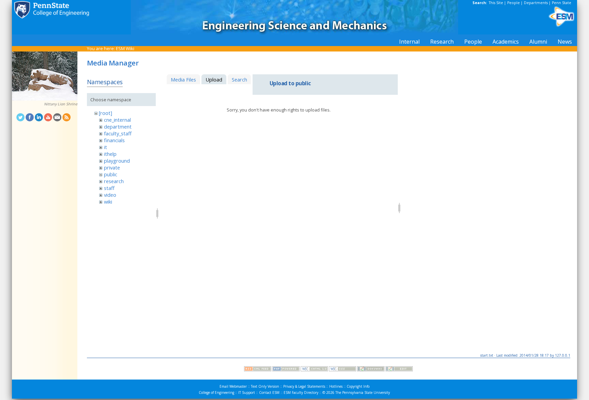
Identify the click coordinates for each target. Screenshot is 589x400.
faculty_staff (118, 133)
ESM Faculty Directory (301, 392)
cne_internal (117, 119)
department (118, 126)
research (114, 181)
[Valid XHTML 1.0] (314, 370)
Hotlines (336, 386)
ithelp (110, 153)
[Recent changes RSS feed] (257, 370)
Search (239, 79)
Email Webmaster (233, 386)
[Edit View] (399, 370)
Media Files (183, 79)
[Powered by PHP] (286, 370)
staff (109, 187)
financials (114, 140)
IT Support (246, 392)
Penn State (561, 2)
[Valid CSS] (342, 370)
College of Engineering (216, 392)
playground (117, 160)
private (112, 167)
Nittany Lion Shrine (60, 104)
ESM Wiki (125, 48)
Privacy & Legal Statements (304, 386)
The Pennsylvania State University (362, 392)
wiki (108, 201)
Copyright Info (358, 386)
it (105, 147)
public (110, 174)
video (110, 194)
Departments (536, 2)
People (513, 2)
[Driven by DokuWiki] (370, 370)
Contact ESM (269, 392)
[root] (105, 112)
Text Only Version (265, 386)
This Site (496, 2)
